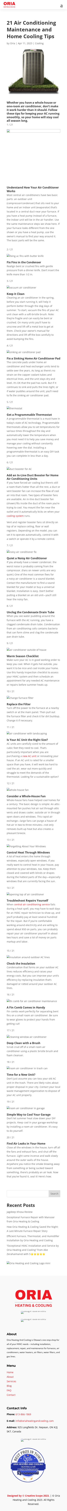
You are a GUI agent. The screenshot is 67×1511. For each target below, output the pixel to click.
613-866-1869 (23, 1414)
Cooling (39, 43)
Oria (12, 43)
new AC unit (29, 756)
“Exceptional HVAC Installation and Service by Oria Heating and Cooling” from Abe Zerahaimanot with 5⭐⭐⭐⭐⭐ (33, 1250)
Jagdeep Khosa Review (19, 1211)
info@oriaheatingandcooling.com (34, 1420)
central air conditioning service (32, 904)
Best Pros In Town (28, 1451)
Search (54, 1193)
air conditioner (31, 106)
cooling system (15, 515)
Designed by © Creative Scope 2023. (28, 1495)
